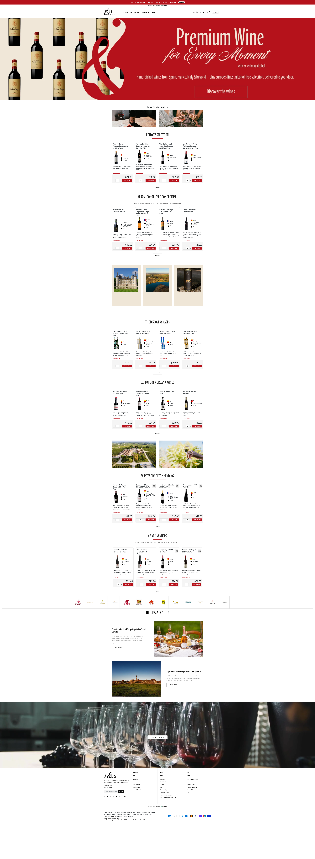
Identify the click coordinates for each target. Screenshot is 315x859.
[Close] (189, 409)
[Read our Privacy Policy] (188, 440)
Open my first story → (174, 446)
